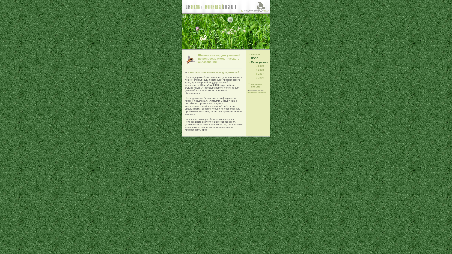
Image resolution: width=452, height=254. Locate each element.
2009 (261, 66)
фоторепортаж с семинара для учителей (213, 72)
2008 (261, 70)
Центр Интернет (255, 93)
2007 (261, 73)
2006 (261, 77)
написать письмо (257, 85)
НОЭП (254, 58)
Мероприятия (259, 62)
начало (255, 54)
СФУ (264, 93)
